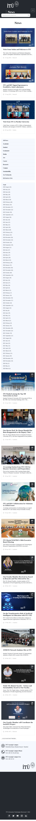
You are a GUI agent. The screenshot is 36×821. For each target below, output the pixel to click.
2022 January (7, 325)
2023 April (6, 287)
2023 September (8, 275)
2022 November (8, 300)
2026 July (6, 189)
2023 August (7, 277)
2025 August (7, 217)
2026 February (7, 202)
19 (13, 738)
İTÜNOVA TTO (7, 178)
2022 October (7, 303)
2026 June (6, 192)
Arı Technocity (7, 175)
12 (4, 738)
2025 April (6, 227)
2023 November (8, 270)
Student (5, 147)
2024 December (8, 237)
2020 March (6, 368)
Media (5, 154)
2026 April (6, 197)
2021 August (7, 338)
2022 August (7, 308)
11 (2, 738)
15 (8, 738)
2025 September (8, 214)
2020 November (8, 361)
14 (6, 738)
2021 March (7, 350)
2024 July (6, 250)
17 (10, 738)
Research (5, 164)
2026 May (6, 194)
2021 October (7, 333)
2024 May (6, 255)
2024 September (8, 245)
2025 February (7, 232)
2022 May (6, 315)
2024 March (7, 260)
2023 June (6, 282)
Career (5, 161)
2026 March (7, 199)
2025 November (8, 209)
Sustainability (7, 171)
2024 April (6, 257)
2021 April (6, 348)
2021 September (8, 335)
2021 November (8, 330)
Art (4, 157)
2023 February (7, 293)
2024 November (8, 240)
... (1, 738)
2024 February (7, 262)
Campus (5, 168)
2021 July (6, 340)
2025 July (6, 219)
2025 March (7, 230)
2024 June (6, 252)
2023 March (7, 290)
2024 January (7, 265)
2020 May (6, 366)
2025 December (8, 207)
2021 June (6, 343)
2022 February (7, 323)
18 (12, 738)
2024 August (7, 247)
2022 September (8, 305)
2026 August (7, 187)
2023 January (7, 295)
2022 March (7, 320)
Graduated (6, 150)
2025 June (6, 222)
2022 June (6, 313)
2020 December (8, 358)
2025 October (7, 212)
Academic (6, 144)
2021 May (6, 345)
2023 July (6, 280)
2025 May (6, 224)
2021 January (7, 356)
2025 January (7, 235)
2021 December (8, 328)
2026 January (7, 204)
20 (14, 738)
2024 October (7, 242)
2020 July (6, 363)
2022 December (8, 298)
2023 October (7, 272)
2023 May (6, 285)
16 (9, 738)
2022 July (6, 310)
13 (5, 738)
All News (5, 140)
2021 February (7, 353)
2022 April (6, 318)
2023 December (8, 267)
